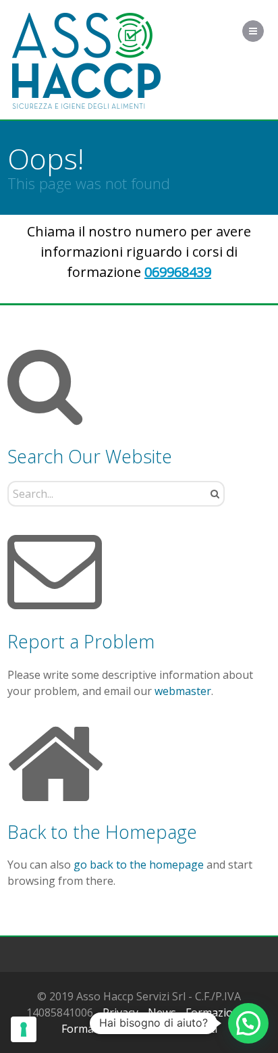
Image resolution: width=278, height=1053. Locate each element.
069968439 (177, 272)
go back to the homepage (139, 864)
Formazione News (106, 1028)
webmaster (183, 691)
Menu (263, 31)
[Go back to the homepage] (86, 61)
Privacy (120, 1012)
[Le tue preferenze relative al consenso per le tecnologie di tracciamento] (23, 1029)
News (162, 1012)
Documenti (189, 1028)
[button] (248, 1023)
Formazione (216, 1012)
